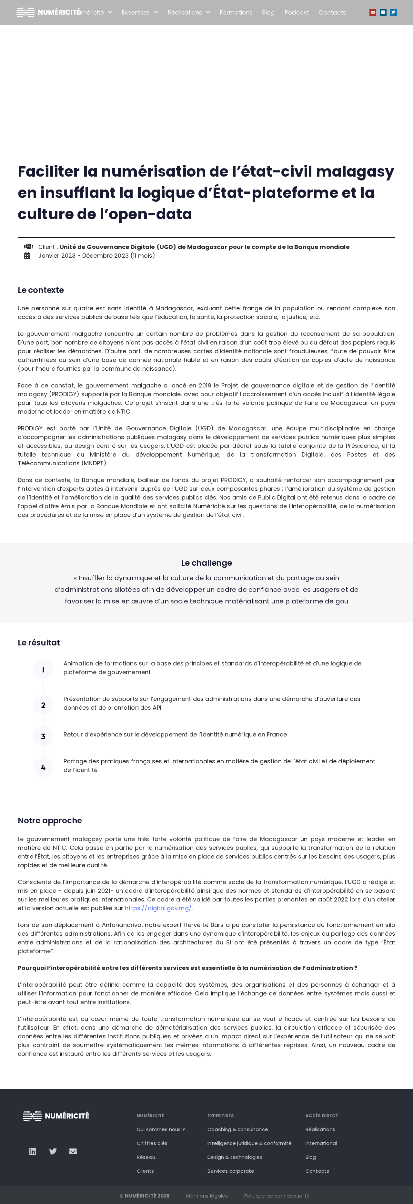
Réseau (146, 1157)
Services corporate (230, 1171)
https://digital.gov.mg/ (158, 908)
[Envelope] (373, 12)
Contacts (332, 12)
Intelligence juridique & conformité (249, 1143)
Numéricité (89, 12)
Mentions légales (207, 1195)
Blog (268, 12)
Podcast (297, 12)
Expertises (136, 12)
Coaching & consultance (237, 1129)
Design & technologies (234, 1157)
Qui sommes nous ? (161, 1129)
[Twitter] (393, 12)
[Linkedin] (383, 12)
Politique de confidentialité (277, 1195)
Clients (145, 1171)
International (321, 1143)
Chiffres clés (152, 1143)
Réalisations (185, 12)
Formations (236, 12)
